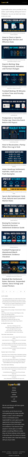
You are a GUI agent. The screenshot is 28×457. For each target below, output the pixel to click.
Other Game (15, 453)
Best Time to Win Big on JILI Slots (14, 325)
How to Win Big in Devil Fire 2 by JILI (14, 329)
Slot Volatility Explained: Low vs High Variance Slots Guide (14, 298)
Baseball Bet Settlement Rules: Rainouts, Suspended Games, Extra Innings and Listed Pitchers (13, 282)
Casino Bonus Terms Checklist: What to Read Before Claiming (14, 354)
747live (14, 388)
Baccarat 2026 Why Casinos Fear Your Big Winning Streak (14, 361)
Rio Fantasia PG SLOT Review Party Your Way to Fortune (14, 300)
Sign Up (20, 453)
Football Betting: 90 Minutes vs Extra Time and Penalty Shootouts (14, 93)
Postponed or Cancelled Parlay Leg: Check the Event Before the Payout (13, 120)
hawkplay (14, 401)
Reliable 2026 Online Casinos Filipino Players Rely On (11, 321)
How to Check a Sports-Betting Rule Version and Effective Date (12, 39)
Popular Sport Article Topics (8, 352)
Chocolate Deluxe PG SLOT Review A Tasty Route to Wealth (14, 301)
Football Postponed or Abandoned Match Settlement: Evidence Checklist (11, 253)
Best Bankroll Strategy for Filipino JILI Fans (14, 327)
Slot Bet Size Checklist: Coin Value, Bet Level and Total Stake (14, 343)
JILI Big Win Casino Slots (7, 323)
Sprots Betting (22, 451)
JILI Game (9, 451)
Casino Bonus (8, 453)
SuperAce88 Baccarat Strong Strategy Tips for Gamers (14, 362)
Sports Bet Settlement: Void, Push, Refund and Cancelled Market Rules (13, 198)
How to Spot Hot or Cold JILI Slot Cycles (14, 330)
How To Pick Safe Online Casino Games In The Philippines (14, 359)
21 (21, 291)
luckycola (14, 392)
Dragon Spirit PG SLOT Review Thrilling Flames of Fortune (14, 303)
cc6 (14, 399)
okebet (14, 394)
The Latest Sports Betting (7, 364)
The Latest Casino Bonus (7, 334)
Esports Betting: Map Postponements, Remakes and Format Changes (13, 66)
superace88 (14, 397)
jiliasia (14, 390)
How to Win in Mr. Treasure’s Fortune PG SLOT (14, 305)
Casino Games (15, 451)
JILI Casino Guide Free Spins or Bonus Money (14, 332)
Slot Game (4, 451)
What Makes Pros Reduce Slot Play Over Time (10, 319)
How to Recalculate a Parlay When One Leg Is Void (13, 146)
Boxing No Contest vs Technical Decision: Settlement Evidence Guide (13, 225)
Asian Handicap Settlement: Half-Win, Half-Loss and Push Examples (13, 171)
